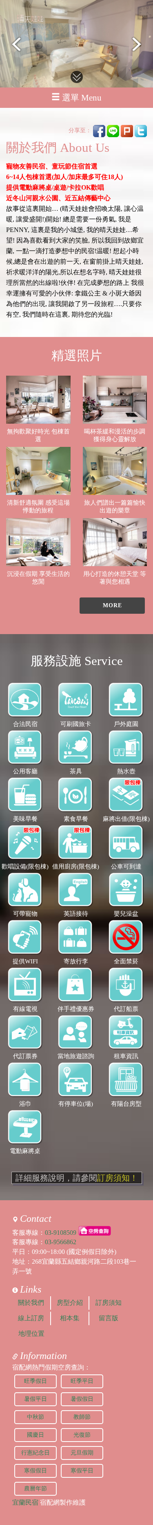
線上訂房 (31, 1318)
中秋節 (35, 1417)
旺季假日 (35, 1381)
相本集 (70, 1318)
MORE (112, 605)
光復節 (82, 1435)
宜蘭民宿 (25, 1502)
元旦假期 (82, 1453)
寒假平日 (82, 1471)
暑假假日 (82, 1399)
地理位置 (31, 1333)
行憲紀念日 (35, 1453)
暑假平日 (35, 1399)
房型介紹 (70, 1302)
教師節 (82, 1417)
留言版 (108, 1318)
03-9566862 (60, 1241)
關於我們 (31, 1302)
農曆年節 (35, 1489)
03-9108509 (60, 1232)
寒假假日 (35, 1471)
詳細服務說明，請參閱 (77, 1177)
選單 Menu (82, 98)
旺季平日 (82, 1381)
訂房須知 (108, 1302)
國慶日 (35, 1435)
